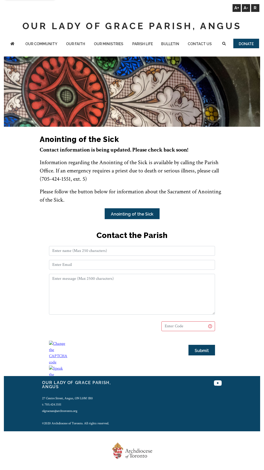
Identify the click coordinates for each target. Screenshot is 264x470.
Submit (202, 350)
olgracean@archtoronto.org (59, 411)
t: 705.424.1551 (51, 404)
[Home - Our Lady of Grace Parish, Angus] (12, 44)
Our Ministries (108, 44)
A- (246, 7)
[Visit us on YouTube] (218, 383)
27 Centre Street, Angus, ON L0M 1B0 (67, 398)
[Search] (224, 44)
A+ (236, 7)
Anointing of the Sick (132, 214)
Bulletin (170, 44)
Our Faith (75, 44)
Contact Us (200, 44)
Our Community (41, 44)
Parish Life (142, 44)
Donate (246, 44)
